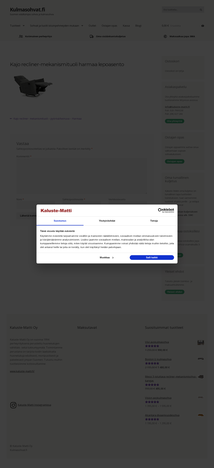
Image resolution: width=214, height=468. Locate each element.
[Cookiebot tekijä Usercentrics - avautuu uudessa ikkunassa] (160, 210)
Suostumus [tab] (60, 220)
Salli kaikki (152, 257)
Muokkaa (105, 257)
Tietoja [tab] (154, 220)
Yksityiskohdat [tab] (107, 220)
